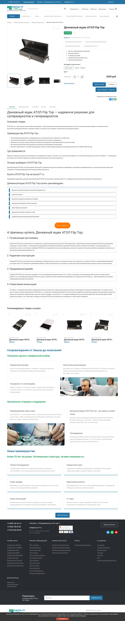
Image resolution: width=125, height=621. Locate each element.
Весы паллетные (35, 568)
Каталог (12, 16)
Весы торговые (34, 545)
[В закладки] (54, 29)
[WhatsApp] (115, 99)
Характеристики (24, 107)
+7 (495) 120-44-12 (13, 2)
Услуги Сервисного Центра (74, 16)
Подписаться (96, 598)
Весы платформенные (36, 570)
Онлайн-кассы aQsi (13, 558)
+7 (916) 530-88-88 (14, 530)
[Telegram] (113, 99)
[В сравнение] (58, 29)
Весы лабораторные (36, 558)
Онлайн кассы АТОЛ (13, 550)
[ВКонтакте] (110, 99)
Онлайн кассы (26, 16)
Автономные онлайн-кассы (15, 565)
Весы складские (34, 565)
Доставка (52, 107)
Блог (98, 558)
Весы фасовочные (35, 547)
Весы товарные (34, 560)
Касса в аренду (104, 16)
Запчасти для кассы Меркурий (61, 550)
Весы (37, 16)
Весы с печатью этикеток (37, 555)
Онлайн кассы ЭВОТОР (14, 545)
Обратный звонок (28, 2)
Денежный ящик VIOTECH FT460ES (102, 340)
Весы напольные (35, 563)
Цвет (65, 72)
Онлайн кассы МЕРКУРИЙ (15, 555)
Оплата (43, 107)
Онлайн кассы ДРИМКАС (14, 547)
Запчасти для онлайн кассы (52, 16)
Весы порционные (35, 550)
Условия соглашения (103, 547)
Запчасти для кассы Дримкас (61, 547)
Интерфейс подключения (72, 64)
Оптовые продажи (12, 584)
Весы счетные (34, 553)
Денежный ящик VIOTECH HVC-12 (47, 340)
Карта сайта (10, 582)
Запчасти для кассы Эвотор (60, 545)
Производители (102, 550)
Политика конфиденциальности (107, 560)
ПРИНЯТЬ (62, 619)
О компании (100, 545)
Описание (12, 107)
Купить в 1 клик (99, 84)
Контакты (111, 2)
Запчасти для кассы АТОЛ (60, 553)
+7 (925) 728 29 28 (14, 527)
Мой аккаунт (102, 9)
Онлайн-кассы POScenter (14, 560)
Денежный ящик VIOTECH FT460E (75, 340)
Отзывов (35, 107)
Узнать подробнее (62, 225)
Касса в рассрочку (91, 16)
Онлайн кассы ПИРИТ (13, 553)
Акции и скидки (11, 586)
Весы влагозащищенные (37, 573)
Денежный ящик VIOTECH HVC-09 (20, 340)
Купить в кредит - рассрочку (106, 89)
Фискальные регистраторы (15, 563)
